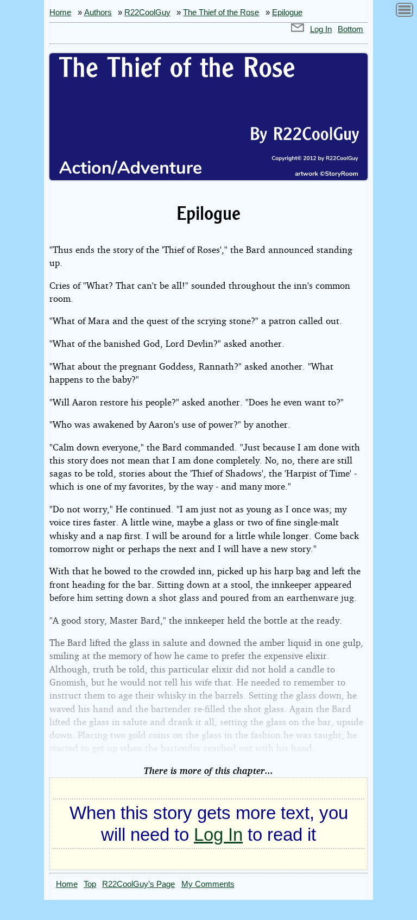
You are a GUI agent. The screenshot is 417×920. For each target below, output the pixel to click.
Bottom (350, 29)
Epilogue (287, 12)
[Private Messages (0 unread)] (297, 29)
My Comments (208, 884)
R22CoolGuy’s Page (138, 884)
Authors (98, 12)
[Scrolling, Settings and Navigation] (404, 11)
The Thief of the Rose (221, 12)
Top (90, 884)
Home (60, 12)
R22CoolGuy (147, 12)
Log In (321, 29)
